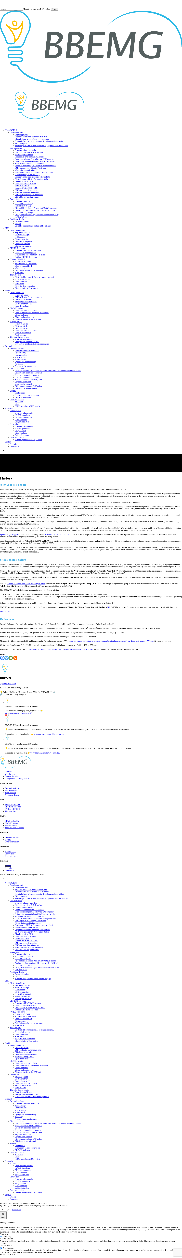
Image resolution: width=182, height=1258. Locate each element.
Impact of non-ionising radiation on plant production (35, 918)
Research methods (12, 837)
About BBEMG (11, 883)
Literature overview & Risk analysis (29, 905)
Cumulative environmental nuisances (29, 910)
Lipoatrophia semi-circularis (26, 1063)
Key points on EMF (22, 985)
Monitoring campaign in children (27, 923)
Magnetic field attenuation (25, 1039)
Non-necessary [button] (6, 1245)
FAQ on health (11, 825)
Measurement (20, 1021)
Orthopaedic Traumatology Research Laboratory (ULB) (37, 967)
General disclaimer (12, 776)
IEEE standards (21, 1172)
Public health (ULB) (23, 959)
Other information (12, 842)
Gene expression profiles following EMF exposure (34, 912)
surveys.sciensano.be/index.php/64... (19, 713)
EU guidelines (20, 1183)
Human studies (20, 1108)
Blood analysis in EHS (24, 934)
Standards (9, 1161)
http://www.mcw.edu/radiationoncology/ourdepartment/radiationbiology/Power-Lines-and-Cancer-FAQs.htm (111, 641)
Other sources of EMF (23, 1019)
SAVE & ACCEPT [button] (7, 1255)
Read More (16, 1210)
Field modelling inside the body (27, 927)
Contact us (9, 772)
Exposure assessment (23, 1134)
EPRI (109, 607)
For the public (10, 852)
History (18, 976)
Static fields (19, 1025)
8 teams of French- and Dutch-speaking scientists (26, 584)
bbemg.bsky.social (8, 684)
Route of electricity (22, 996)
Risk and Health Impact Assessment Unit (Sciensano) (35, 961)
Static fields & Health (23, 1092)
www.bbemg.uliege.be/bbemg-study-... (49, 734)
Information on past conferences (27, 1148)
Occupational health (22, 1081)
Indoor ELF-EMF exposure (25, 1005)
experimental (50, 534)
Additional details (12, 795)
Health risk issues (21, 1048)
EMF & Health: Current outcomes (28, 1050)
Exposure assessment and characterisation (31, 889)
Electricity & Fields (12, 804)
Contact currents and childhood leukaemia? (32, 1065)
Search (54, 9)
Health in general (21, 1077)
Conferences (20, 1146)
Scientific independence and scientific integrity (33, 979)
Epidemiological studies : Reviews (28, 1126)
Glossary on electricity (23, 999)
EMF (7, 981)
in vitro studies (20, 1112)
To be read (19, 1154)
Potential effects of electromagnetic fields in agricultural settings (39, 894)
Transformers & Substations (26, 1016)
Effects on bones (21, 1068)
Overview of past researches (26, 903)
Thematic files (10, 811)
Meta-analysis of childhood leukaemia (29, 916)
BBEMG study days (23, 1150)
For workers (9, 854)
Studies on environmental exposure (28, 1132)
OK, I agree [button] (5, 1210)
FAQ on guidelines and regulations (28, 1192)
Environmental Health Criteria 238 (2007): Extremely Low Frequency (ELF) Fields (60, 649)
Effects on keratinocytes (24, 1070)
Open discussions (21, 1059)
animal (66, 534)
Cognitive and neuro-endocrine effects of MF (32, 930)
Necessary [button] (4, 1234)
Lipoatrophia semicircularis (25, 936)
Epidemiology (20, 1105)
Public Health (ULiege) (24, 965)
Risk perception (21, 896)
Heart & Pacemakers (23, 1085)
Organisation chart (22, 974)
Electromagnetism (22, 992)
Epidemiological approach (10, 534)
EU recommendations (23, 1170)
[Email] (11, 658)
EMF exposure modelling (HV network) (30, 921)
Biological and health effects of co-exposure (32, 892)
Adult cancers (20, 1088)
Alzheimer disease (22, 938)
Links (17, 1157)
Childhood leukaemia (23, 1052)
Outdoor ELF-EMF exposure (26, 1010)
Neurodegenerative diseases (26, 1054)
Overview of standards (24, 1166)
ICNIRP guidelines (22, 1168)
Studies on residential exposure (27, 1128)
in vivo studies (20, 1110)
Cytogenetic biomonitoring (25, 1114)
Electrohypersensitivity (24, 907)
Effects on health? (12, 821)
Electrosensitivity (21, 1079)
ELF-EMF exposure (13, 807)
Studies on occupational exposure (28, 1130)
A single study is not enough (26, 1119)
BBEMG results (11, 823)
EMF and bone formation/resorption (29, 945)
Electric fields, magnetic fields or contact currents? (34, 1030)
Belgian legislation (22, 1175)
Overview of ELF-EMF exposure (28, 1003)
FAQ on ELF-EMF (12, 809)
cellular (59, 534)
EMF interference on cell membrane (29, 947)
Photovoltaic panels (22, 1032)
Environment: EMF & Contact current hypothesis (34, 925)
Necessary (7, 1236)
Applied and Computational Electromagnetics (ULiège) (36, 963)
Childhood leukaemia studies (26, 1141)
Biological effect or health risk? (27, 1094)
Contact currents (21, 1034)
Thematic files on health (14, 828)
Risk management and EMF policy (28, 1139)
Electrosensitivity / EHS (24, 1056)
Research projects (12, 788)
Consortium (14, 952)
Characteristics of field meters (26, 1041)
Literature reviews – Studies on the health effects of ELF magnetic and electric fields (48, 1123)
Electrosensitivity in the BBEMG (28, 1072)
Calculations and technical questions (29, 1023)
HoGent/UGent (21, 970)
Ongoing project (16, 885)
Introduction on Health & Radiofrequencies (32, 1097)
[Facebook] (2, 658)
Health (7, 1043)
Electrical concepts (22, 987)
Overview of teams (22, 954)
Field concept (20, 990)
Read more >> (5, 611)
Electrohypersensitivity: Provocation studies (32, 932)
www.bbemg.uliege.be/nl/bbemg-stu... (45, 753)
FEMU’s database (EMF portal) (27, 1159)
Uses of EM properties (23, 994)
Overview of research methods (27, 1103)
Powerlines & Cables (23, 1014)
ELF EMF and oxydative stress (27, 950)
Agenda (8, 840)
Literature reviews (17, 1121)
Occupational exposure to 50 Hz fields (30, 1007)
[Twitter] (6, 658)
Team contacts (10, 793)
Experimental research (23, 1137)
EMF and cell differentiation (26, 943)
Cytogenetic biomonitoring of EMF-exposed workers (35, 914)
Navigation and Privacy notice (17, 778)
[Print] (15, 658)
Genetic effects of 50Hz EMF (26, 941)
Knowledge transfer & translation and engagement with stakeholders (41, 898)
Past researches (11, 790)
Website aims (10, 774)
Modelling (19, 1117)
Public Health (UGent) (24, 956)
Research (8, 1099)
